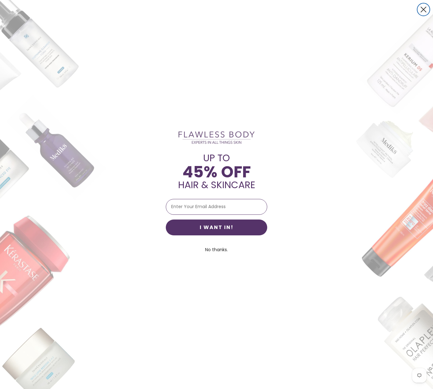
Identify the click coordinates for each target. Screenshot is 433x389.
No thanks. (216, 249)
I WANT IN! (217, 227)
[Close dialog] (423, 9)
